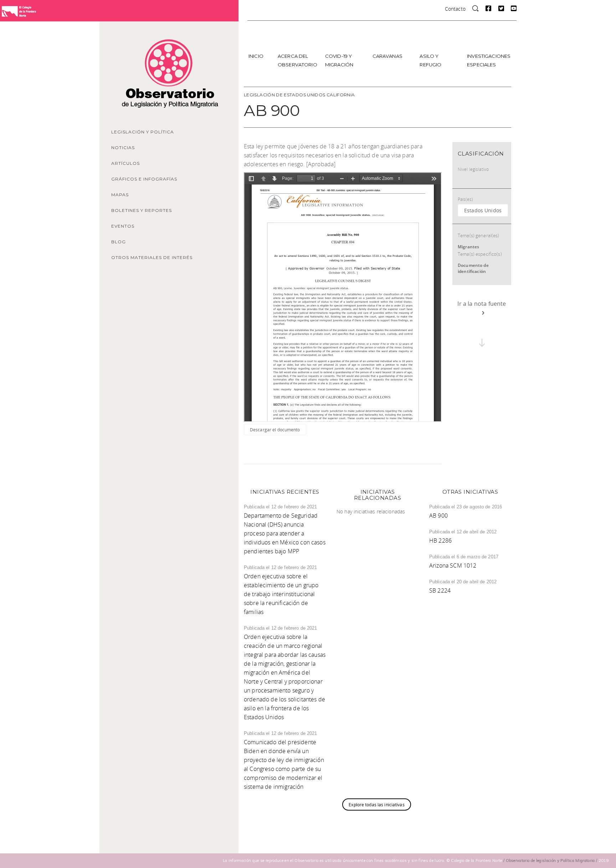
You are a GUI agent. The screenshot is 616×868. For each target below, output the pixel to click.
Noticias (123, 147)
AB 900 (438, 515)
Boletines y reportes (141, 210)
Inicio (255, 56)
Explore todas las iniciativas (376, 804)
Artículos (125, 163)
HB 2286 (440, 540)
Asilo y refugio (430, 60)
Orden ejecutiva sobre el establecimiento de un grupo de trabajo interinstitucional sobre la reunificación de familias (281, 594)
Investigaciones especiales (488, 60)
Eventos (122, 226)
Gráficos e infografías (144, 179)
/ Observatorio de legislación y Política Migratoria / (551, 860)
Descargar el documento (275, 429)
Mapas (120, 194)
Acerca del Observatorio (297, 60)
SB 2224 (440, 590)
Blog (118, 241)
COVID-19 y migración (339, 60)
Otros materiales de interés (151, 257)
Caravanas (387, 56)
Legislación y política (142, 131)
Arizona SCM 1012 (453, 565)
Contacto (455, 8)
